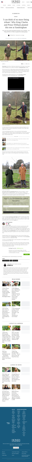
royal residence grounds (22, 74)
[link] (5, 251)
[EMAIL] (12, 265)
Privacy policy (24, 453)
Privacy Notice (22, 208)
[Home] (1, 5)
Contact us (3, 453)
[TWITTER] (8, 265)
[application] (16, 83)
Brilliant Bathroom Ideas (18, 423)
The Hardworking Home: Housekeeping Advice (14, 426)
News (23, 35)
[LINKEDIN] (11, 265)
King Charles (4, 66)
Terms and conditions (15, 453)
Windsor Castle (15, 260)
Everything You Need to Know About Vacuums (24, 417)
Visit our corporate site (18, 444)
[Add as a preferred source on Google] (16, 448)
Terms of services (11, 208)
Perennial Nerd (13, 230)
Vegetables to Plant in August (21, 7)
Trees (11, 260)
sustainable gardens (14, 236)
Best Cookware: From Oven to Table (24, 433)
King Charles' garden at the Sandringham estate (9, 191)
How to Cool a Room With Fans (10, 7)
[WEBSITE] (9, 224)
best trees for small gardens (13, 216)
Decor (14, 5)
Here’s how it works (24, 38)
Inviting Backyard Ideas (18, 426)
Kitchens (18, 5)
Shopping (24, 5)
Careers (13, 455)
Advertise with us (24, 451)
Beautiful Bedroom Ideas (18, 416)
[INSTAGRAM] (7, 224)
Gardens (9, 5)
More (28, 5)
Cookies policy (4, 455)
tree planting (28, 236)
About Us (3, 451)
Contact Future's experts (15, 451)
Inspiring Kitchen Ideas (18, 419)
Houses (4, 5)
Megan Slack (13, 35)
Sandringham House (22, 67)
